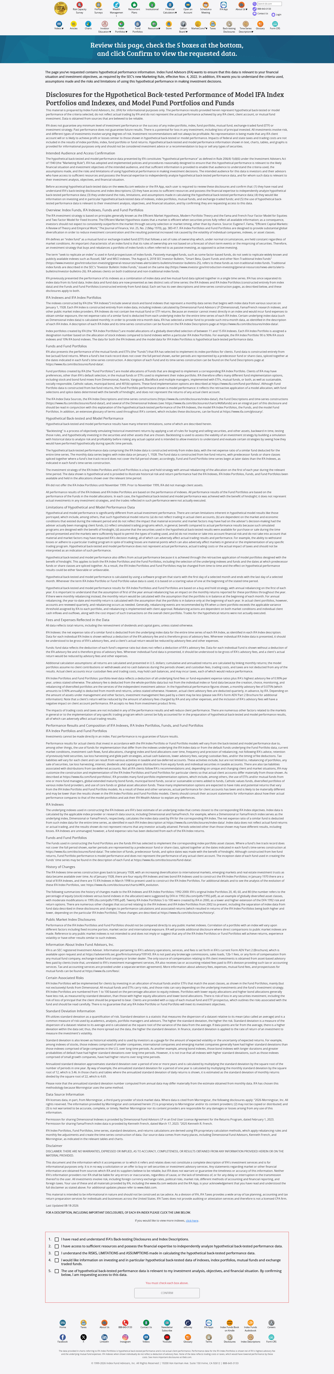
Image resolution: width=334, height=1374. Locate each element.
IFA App (224, 9)
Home (62, 1327)
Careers (271, 1327)
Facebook (63, 1342)
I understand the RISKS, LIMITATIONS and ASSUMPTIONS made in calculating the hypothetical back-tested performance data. (158, 1253)
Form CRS (275, 28)
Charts (88, 28)
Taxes (213, 28)
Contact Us (263, 14)
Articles (73, 28)
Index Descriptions (250, 1342)
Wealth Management (116, 12)
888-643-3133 (264, 9)
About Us (104, 1327)
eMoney (188, 1327)
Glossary (260, 28)
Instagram (125, 1342)
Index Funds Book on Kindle (230, 1329)
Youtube (167, 1342)
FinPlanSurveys (98, 11)
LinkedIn (104, 1342)
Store (169, 28)
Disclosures (230, 1342)
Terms (209, 1342)
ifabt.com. (187, 1357)
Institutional (152, 9)
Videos (146, 1342)
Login (279, 15)
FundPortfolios (138, 30)
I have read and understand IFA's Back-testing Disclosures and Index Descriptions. (125, 1239)
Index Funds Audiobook (250, 1329)
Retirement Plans (134, 11)
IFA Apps (208, 1327)
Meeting (206, 11)
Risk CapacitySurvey (79, 11)
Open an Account (188, 11)
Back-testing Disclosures (229, 30)
